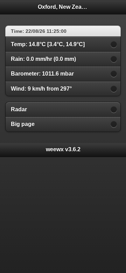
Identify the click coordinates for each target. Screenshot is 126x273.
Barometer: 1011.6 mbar (42, 74)
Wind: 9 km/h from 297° (41, 89)
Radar (19, 109)
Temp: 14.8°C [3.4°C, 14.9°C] (48, 44)
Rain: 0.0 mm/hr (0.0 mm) (43, 59)
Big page (23, 124)
